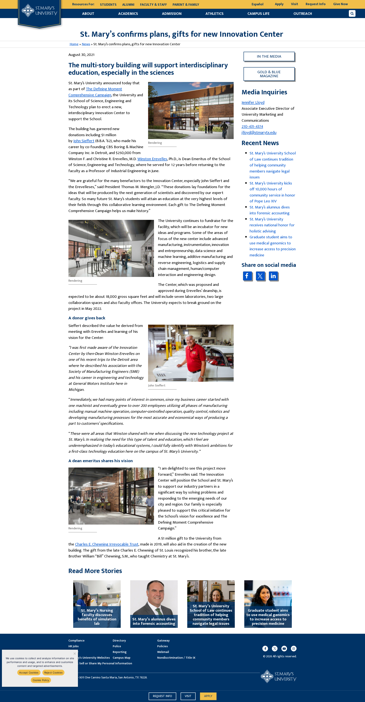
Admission (172, 13)
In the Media (269, 56)
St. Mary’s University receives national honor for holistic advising (272, 225)
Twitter (260, 276)
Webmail (163, 652)
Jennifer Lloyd (253, 102)
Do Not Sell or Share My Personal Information (100, 663)
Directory (119, 640)
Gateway (163, 640)
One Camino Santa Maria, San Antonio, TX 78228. (116, 677)
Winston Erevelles (152, 159)
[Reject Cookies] (74, 653)
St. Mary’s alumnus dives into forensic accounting (270, 210)
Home (74, 44)
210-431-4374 (252, 126)
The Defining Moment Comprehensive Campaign (95, 92)
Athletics (215, 13)
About (88, 13)
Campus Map (121, 658)
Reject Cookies (53, 672)
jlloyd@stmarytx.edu (259, 132)
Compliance (76, 640)
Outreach (303, 13)
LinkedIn (273, 275)
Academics (128, 13)
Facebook (247, 275)
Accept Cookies (29, 672)
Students (108, 5)
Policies (162, 646)
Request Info (316, 4)
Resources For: (83, 4)
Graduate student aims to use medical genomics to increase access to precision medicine (273, 246)
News (86, 44)
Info (162, 696)
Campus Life (259, 13)
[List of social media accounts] (278, 648)
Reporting (119, 652)
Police (117, 646)
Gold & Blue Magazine (269, 74)
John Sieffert (83, 141)
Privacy (73, 652)
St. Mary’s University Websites (89, 658)
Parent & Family (186, 5)
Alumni (128, 5)
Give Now (340, 4)
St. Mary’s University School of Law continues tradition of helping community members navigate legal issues (273, 165)
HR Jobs (73, 646)
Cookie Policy (41, 680)
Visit (294, 4)
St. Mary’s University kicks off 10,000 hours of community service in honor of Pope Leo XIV (272, 192)
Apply (279, 4)
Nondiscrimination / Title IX (176, 658)
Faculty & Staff (153, 5)
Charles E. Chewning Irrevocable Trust (106, 544)
